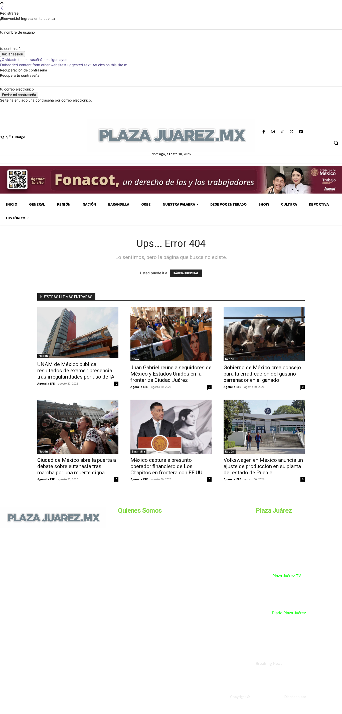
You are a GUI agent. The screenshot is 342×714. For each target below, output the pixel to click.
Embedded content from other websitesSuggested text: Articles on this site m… (65, 65)
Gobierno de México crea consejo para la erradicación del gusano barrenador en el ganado (262, 374)
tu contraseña (11, 48)
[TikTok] (282, 132)
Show (135, 359)
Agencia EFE (46, 383)
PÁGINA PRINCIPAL (186, 273)
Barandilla (138, 451)
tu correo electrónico (17, 89)
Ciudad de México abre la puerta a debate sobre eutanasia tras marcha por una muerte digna (76, 466)
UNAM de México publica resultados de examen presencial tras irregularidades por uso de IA (75, 370)
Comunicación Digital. (324, 696)
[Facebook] (263, 132)
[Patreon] (27, 563)
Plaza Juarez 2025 (266, 696)
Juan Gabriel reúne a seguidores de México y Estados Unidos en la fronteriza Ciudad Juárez (171, 374)
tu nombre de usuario (17, 32)
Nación (43, 356)
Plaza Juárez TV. (287, 575)
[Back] (2, 8)
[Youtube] (300, 132)
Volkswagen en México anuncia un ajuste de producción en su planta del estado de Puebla (263, 466)
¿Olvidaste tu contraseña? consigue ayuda (35, 59)
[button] (336, 143)
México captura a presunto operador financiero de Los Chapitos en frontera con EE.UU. (167, 466)
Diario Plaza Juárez (289, 612)
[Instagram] (273, 132)
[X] (291, 132)
